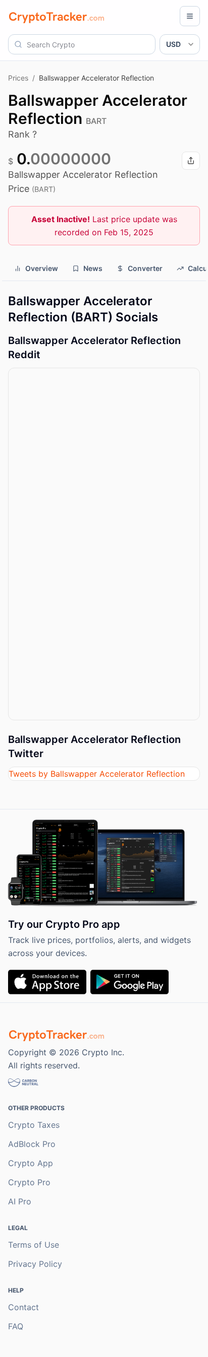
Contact (23, 1307)
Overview (41, 268)
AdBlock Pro (32, 1144)
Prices (18, 78)
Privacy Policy (35, 1264)
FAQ (15, 1326)
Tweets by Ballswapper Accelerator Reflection (97, 774)
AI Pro (19, 1201)
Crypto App (30, 1163)
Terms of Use (33, 1245)
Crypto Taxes (34, 1125)
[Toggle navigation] (190, 16)
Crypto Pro (29, 1182)
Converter (145, 268)
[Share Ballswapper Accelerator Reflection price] (191, 161)
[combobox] (81, 44)
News (92, 268)
